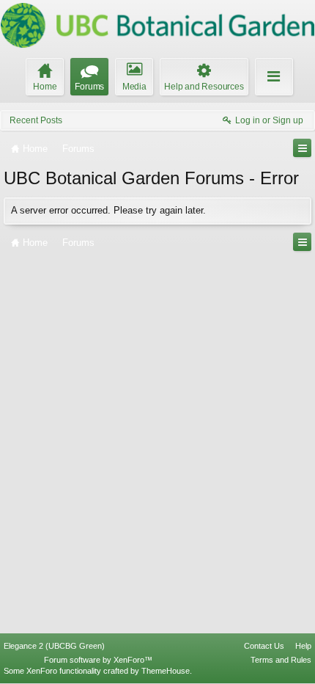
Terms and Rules (281, 659)
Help (303, 645)
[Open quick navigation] (302, 148)
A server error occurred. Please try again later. (108, 210)
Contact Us (264, 645)
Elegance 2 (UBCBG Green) (54, 645)
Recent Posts (36, 120)
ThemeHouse (165, 670)
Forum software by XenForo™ (98, 659)
